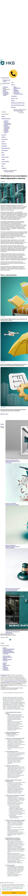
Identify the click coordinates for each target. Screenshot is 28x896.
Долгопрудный (7, 124)
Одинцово (6, 131)
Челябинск (4, 168)
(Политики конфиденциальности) (11, 680)
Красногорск (7, 127)
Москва (3, 116)
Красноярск (4, 145)
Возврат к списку (4, 413)
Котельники (7, 126)
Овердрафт (5, 653)
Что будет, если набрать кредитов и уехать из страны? (12, 504)
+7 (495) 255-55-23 (5, 644)
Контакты (13, 107)
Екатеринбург (5, 139)
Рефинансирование (7, 650)
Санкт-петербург (5, 161)
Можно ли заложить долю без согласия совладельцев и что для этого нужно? (12, 461)
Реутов (5, 132)
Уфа (2, 165)
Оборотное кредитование (8, 649)
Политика (16, 91)
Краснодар (4, 143)
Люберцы (6, 129)
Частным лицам (6, 80)
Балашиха (6, 120)
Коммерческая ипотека (8, 651)
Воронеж (4, 137)
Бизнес (15, 89)
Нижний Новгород (6, 148)
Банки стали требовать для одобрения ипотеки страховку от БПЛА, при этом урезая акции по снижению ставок (14, 365)
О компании (14, 96)
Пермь (3, 154)
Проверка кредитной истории (17, 102)
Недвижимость (17, 88)
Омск (3, 152)
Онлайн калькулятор (18, 110)
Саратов (3, 163)
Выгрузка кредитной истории (17, 105)
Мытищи (6, 130)
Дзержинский (7, 123)
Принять (14, 892)
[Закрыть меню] (1, 84)
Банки (15, 86)
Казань (3, 141)
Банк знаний (16, 92)
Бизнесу (5, 81)
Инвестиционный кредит (8, 652)
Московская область (6, 118)
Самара (3, 159)
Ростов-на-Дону (5, 157)
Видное (6, 122)
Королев (6, 125)
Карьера (13, 100)
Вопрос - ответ (14, 98)
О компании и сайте (5, 675)
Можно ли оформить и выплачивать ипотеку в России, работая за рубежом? (12, 546)
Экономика (16, 90)
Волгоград (4, 134)
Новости (13, 84)
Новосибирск (5, 150)
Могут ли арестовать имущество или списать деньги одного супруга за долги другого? (12, 589)
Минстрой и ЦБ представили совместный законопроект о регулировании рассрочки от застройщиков (13, 410)
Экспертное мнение (18, 93)
